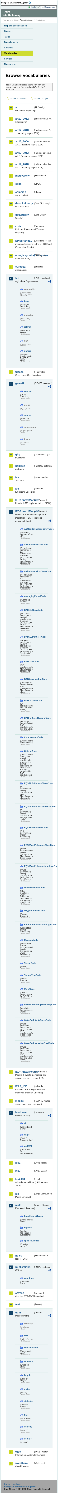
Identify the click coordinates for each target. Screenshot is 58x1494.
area (26, 1335)
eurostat (20, 266)
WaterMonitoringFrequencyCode (29, 1004)
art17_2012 (22, 153)
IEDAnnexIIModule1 (24, 500)
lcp (17, 1193)
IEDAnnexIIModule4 (24, 1071)
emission (28, 1361)
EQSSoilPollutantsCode (29, 827)
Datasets (8, 31)
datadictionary (24, 203)
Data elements (11, 42)
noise (18, 1255)
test (17, 1304)
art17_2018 (22, 164)
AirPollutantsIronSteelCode (29, 571)
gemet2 (19, 383)
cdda (18, 183)
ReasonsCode (29, 940)
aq (16, 107)
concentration (29, 1347)
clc (25, 1123)
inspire (19, 1101)
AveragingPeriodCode (29, 596)
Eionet (16, 20)
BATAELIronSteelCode (29, 637)
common (20, 192)
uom (18, 1312)
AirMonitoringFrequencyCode (29, 529)
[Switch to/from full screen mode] (39, 7)
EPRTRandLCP (24, 240)
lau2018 (20, 1179)
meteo (27, 1389)
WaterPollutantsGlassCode (29, 1020)
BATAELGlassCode (29, 610)
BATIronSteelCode (29, 700)
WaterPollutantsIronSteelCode (29, 1043)
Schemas (8, 48)
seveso (19, 1293)
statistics (28, 1401)
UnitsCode (29, 989)
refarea (27, 327)
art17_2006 (22, 141)
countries (29, 1278)
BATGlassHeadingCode (29, 679)
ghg (17, 454)
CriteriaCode (29, 751)
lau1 (17, 1162)
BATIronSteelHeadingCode (29, 718)
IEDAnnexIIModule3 (24, 511)
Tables (7, 37)
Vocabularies (10, 53)
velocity (28, 1427)
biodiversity (22, 175)
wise (18, 1451)
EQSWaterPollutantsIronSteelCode (29, 866)
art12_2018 (22, 130)
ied (17, 488)
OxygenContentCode (29, 910)
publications (22, 1267)
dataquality (22, 214)
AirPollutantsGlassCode (29, 544)
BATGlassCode (29, 661)
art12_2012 (22, 118)
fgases (19, 372)
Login (33, 7)
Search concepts (41, 99)
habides (20, 466)
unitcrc (27, 351)
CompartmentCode (29, 737)
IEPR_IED (21, 1086)
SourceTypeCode (29, 975)
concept (28, 391)
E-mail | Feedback (12, 1484)
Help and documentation (15, 26)
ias (17, 477)
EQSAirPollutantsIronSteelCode (29, 806)
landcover (21, 1112)
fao (17, 278)
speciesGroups (29, 1241)
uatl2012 (28, 1146)
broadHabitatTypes (29, 1216)
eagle (26, 1135)
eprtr (18, 226)
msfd (18, 1205)
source (27, 415)
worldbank (21, 1463)
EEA (17, 2)
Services (8, 59)
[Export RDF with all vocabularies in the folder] (49, 282)
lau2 (17, 1171)
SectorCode (29, 963)
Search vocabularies (18, 99)
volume (28, 1439)
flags (26, 301)
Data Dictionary (27, 20)
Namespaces (10, 64)
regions (28, 1227)
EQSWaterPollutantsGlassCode (29, 845)
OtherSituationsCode (29, 887)
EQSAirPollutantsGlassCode (29, 783)
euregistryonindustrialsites (24, 255)
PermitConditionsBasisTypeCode (29, 924)
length (27, 1375)
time (26, 1415)
